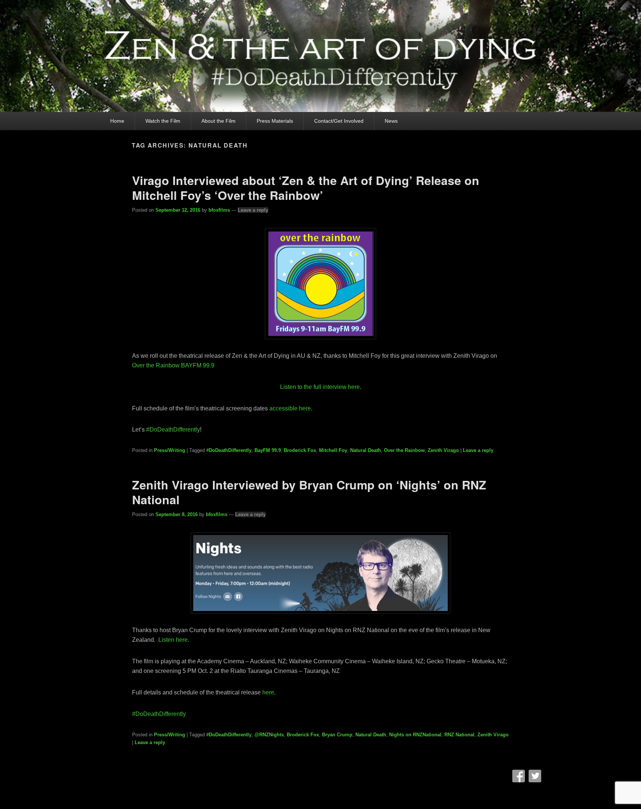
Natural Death (365, 450)
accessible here (290, 408)
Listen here (172, 640)
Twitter (535, 776)
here (268, 692)
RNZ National (459, 734)
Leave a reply (253, 210)
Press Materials (275, 121)
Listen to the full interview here (320, 387)
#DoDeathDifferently (229, 450)
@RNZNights (269, 734)
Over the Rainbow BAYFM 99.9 (173, 365)
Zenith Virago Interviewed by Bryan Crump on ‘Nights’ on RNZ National (309, 492)
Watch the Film (162, 121)
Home (117, 121)
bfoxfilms (219, 210)
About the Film (218, 121)
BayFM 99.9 (267, 450)
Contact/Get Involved (339, 121)
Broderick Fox (300, 450)
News (391, 121)
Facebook (518, 776)
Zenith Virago (443, 450)
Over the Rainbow (404, 450)
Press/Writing (169, 450)
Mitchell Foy (333, 450)
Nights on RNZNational (415, 734)
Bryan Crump (337, 734)
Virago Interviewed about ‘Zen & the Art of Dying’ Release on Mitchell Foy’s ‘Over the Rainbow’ (305, 188)
